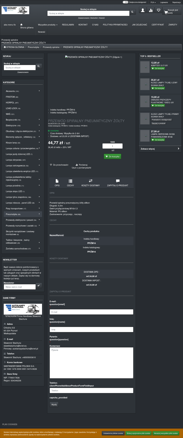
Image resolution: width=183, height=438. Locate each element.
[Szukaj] (132, 12)
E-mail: (57, 303)
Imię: (57, 320)
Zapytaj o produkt (158, 123)
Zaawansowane (83, 18)
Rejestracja (176, 2)
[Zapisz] (39, 285)
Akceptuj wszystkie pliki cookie (166, 433)
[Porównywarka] (150, 10)
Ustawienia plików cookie (113, 433)
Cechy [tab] (70, 185)
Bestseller (94, 18)
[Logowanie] (143, 10)
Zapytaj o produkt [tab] (117, 185)
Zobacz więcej (148, 148)
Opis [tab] (57, 185)
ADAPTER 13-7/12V (159, 65)
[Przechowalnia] (158, 10)
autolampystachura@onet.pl (25, 348)
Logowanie (164, 2)
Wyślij (54, 404)
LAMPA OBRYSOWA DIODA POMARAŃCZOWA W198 (163, 135)
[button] (153, 2)
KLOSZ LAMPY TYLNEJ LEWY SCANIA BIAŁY (164, 84)
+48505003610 (29, 357)
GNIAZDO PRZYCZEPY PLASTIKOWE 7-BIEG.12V (162, 101)
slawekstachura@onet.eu (15, 345)
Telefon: (72, 384)
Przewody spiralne (51, 47)
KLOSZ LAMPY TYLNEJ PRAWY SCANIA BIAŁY (165, 115)
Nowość (102, 18)
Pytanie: (59, 338)
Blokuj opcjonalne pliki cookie (138, 433)
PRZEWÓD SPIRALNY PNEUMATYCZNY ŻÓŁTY (85, 47)
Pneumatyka (33, 47)
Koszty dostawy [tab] (90, 185)
